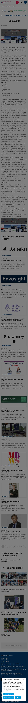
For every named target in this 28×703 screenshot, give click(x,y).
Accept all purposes (8, 694)
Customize (18, 697)
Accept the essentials (9, 697)
